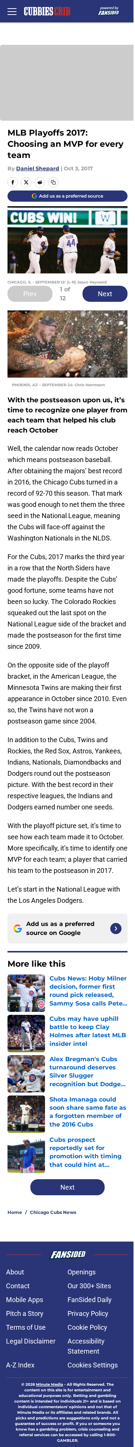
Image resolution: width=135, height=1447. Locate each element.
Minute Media (49, 1384)
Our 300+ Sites (89, 1286)
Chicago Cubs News (53, 1212)
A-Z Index (20, 1365)
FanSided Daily (90, 1300)
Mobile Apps (24, 1300)
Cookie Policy (87, 1327)
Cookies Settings (93, 1365)
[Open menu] (12, 11)
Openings (82, 1272)
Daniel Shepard (37, 168)
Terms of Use (26, 1327)
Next (105, 294)
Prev (30, 294)
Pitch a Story (25, 1313)
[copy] (53, 182)
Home (15, 1212)
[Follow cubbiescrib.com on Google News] (116, 928)
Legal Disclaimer (31, 1341)
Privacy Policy (88, 1313)
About (15, 1272)
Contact (18, 1286)
